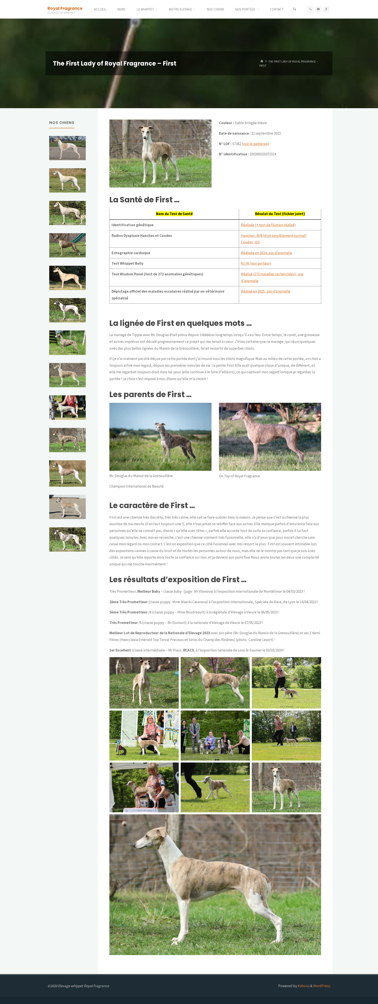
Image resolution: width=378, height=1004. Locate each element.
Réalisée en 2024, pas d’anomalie (266, 252)
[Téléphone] (310, 9)
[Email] (318, 9)
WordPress (321, 985)
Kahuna (303, 985)
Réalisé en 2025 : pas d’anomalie (265, 291)
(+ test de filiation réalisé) (275, 224)
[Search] (294, 9)
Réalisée (248, 224)
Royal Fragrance (64, 8)
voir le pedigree (255, 143)
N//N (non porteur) (256, 263)
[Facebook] (326, 9)
